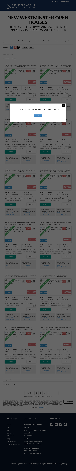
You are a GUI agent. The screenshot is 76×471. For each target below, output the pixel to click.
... (44, 393)
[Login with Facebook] (11, 48)
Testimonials (11, 441)
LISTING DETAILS (10, 99)
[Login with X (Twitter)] (18, 48)
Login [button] (31, 47)
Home (9, 425)
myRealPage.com (41, 407)
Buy (8, 430)
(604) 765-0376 (9, 108)
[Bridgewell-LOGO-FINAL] (21, 6)
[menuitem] (66, 6)
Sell (8, 428)
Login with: (6, 47)
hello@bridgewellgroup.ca (33, 441)
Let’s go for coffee (13, 444)
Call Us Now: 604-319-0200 (60, 2)
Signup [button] (25, 47)
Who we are (11, 436)
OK (38, 115)
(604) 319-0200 (26, 160)
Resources (10, 433)
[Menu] (66, 6)
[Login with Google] (15, 48)
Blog (8, 439)
